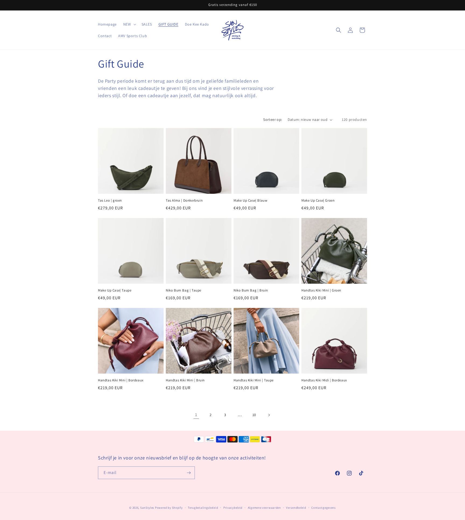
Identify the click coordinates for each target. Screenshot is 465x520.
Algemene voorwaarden (264, 508)
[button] (129, 24)
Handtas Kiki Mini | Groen (321, 290)
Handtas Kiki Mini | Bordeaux (121, 380)
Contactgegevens (323, 508)
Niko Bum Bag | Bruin (251, 290)
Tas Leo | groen (110, 200)
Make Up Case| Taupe (114, 290)
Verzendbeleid (296, 508)
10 (254, 414)
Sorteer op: (272, 119)
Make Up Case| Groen (317, 200)
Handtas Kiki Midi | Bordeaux (324, 380)
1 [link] (196, 414)
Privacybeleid (232, 508)
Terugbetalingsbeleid (203, 508)
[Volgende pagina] (269, 415)
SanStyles (147, 508)
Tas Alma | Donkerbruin (184, 200)
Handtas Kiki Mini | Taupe (254, 380)
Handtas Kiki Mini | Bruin (185, 380)
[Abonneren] (189, 472)
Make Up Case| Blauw (250, 200)
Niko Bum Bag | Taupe (183, 290)
